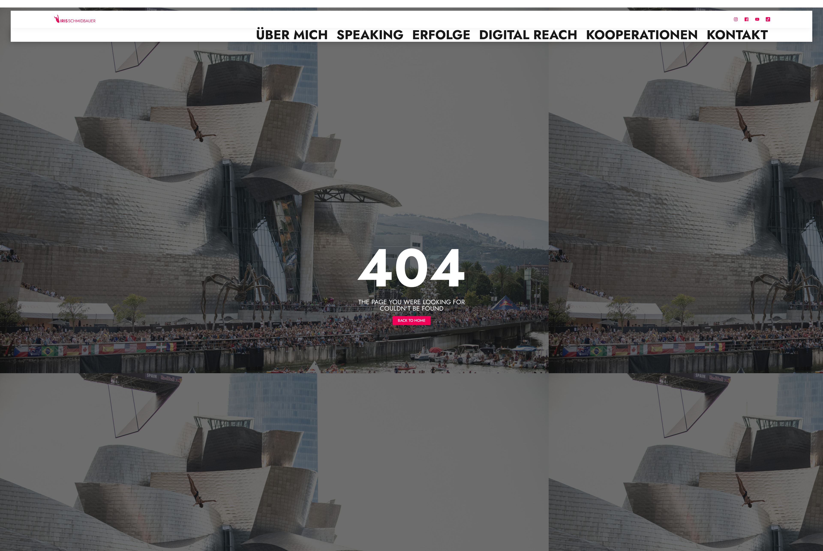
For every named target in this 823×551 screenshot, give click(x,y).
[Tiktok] (768, 19)
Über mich (292, 35)
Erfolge (441, 35)
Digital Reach (528, 35)
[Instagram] (735, 19)
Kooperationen (642, 35)
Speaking (370, 35)
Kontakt (737, 35)
